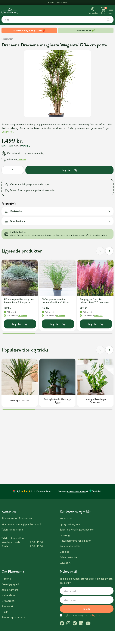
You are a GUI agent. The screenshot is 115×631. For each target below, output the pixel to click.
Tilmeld (86, 608)
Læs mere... (7, 131)
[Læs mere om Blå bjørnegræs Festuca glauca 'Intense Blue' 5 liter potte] (19, 278)
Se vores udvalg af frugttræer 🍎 (29, 30)
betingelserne (95, 615)
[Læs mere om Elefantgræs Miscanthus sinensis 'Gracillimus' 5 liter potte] (57, 278)
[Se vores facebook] (62, 623)
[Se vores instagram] (68, 623)
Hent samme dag (59, 2)
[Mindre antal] (6, 170)
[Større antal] (19, 170)
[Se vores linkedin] (81, 623)
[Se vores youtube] (88, 623)
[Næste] (109, 251)
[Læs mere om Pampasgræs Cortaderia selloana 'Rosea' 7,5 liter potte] (95, 278)
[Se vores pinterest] (75, 623)
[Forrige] (100, 251)
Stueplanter (7, 38)
